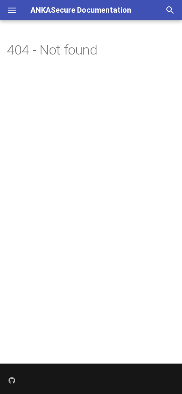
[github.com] (12, 380)
